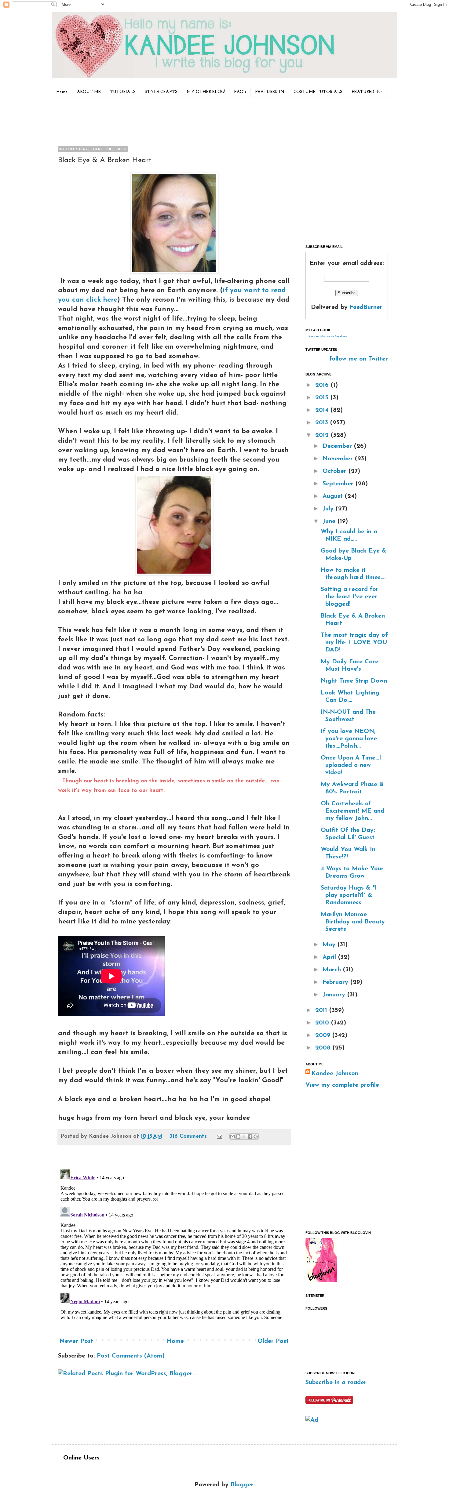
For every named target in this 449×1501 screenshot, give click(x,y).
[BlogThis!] (238, 1136)
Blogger (242, 1485)
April (330, 957)
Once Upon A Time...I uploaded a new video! (351, 765)
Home (62, 92)
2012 (323, 435)
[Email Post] (219, 1136)
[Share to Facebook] (250, 1136)
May (330, 945)
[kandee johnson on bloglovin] (321, 1280)
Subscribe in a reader (336, 1383)
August (334, 496)
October (336, 471)
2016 (323, 385)
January (335, 995)
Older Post (273, 1341)
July (329, 509)
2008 (324, 1048)
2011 (322, 1010)
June (330, 521)
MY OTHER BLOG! (206, 92)
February (336, 982)
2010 (323, 1023)
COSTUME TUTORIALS (318, 92)
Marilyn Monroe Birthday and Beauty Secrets (353, 922)
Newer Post (76, 1341)
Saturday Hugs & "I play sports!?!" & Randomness (349, 895)
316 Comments (188, 1136)
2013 (322, 423)
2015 (322, 398)
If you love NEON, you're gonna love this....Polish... (349, 738)
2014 (322, 410)
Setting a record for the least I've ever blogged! (349, 596)
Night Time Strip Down (354, 681)
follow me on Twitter (358, 359)
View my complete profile (342, 1085)
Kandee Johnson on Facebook (327, 336)
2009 (323, 1035)
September (339, 484)
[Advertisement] (172, 120)
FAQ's (240, 92)
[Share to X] (244, 1136)
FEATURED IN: (367, 92)
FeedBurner (366, 307)
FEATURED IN (269, 92)
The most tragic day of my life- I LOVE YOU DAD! (354, 642)
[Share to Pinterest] (256, 1136)
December (338, 446)
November (339, 459)
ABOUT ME (89, 92)
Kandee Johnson (335, 1074)
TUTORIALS (123, 92)
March (333, 970)
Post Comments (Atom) (131, 1356)
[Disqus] (174, 1243)
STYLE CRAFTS (161, 92)
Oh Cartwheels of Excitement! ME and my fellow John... (352, 811)
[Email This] (232, 1136)
